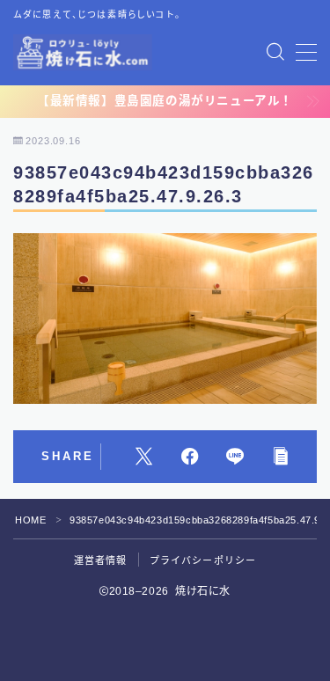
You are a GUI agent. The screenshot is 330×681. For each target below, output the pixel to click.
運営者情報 (101, 560)
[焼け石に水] (82, 52)
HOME (30, 520)
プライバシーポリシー (203, 560)
